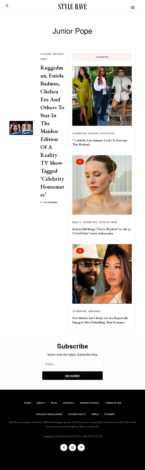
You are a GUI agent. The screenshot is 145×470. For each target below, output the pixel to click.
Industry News (108, 222)
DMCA (95, 414)
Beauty (76, 222)
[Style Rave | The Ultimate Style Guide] (72, 6)
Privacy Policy (89, 402)
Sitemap (109, 414)
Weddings (94, 311)
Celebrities (79, 133)
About (41, 402)
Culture (45, 53)
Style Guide (107, 133)
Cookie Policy (77, 414)
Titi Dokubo (50, 202)
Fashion (93, 133)
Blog (54, 402)
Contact (69, 402)
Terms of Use (113, 402)
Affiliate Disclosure (49, 414)
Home (27, 402)
